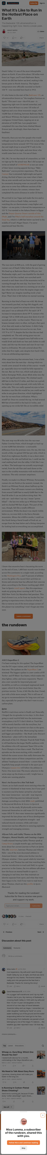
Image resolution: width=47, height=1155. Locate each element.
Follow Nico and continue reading (23, 1142)
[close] (43, 1115)
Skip (23, 1148)
